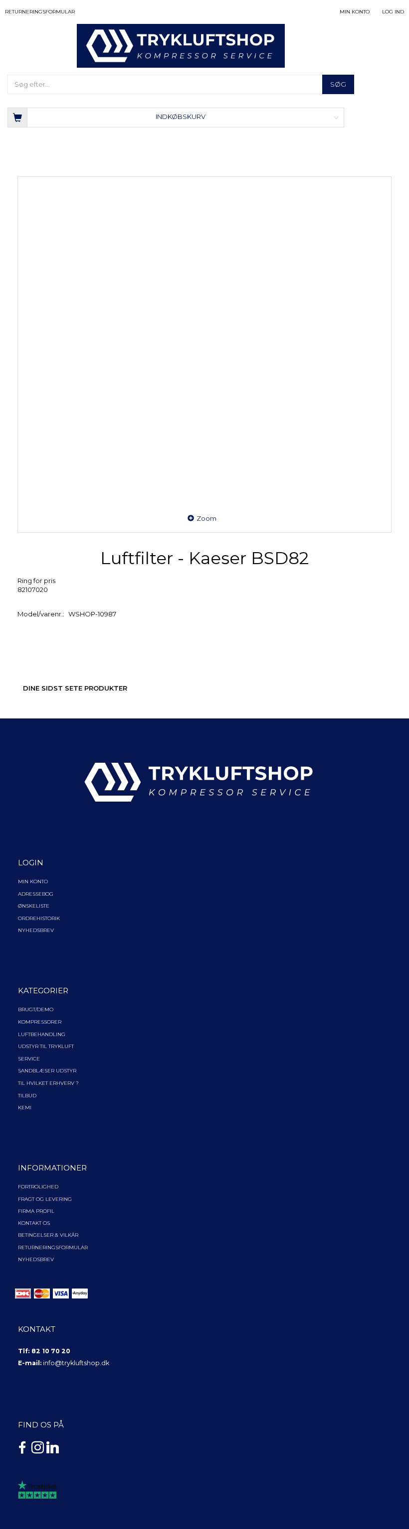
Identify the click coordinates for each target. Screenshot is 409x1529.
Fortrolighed (38, 1186)
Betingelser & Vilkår (48, 1235)
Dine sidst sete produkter (75, 688)
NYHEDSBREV (36, 1259)
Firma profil (36, 1211)
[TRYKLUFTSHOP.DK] (181, 45)
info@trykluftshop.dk (76, 1363)
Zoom (206, 518)
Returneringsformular (40, 11)
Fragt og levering (45, 1199)
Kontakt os (34, 1223)
